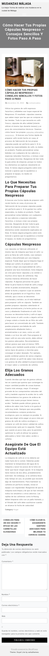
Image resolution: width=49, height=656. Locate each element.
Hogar (16, 510)
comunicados (34, 103)
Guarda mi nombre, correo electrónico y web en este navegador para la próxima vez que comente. (24, 632)
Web (3, 616)
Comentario (7, 561)
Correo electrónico (10, 605)
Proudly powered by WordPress (24, 649)
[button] (24, 15)
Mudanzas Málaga (16, 3)
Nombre (6, 594)
